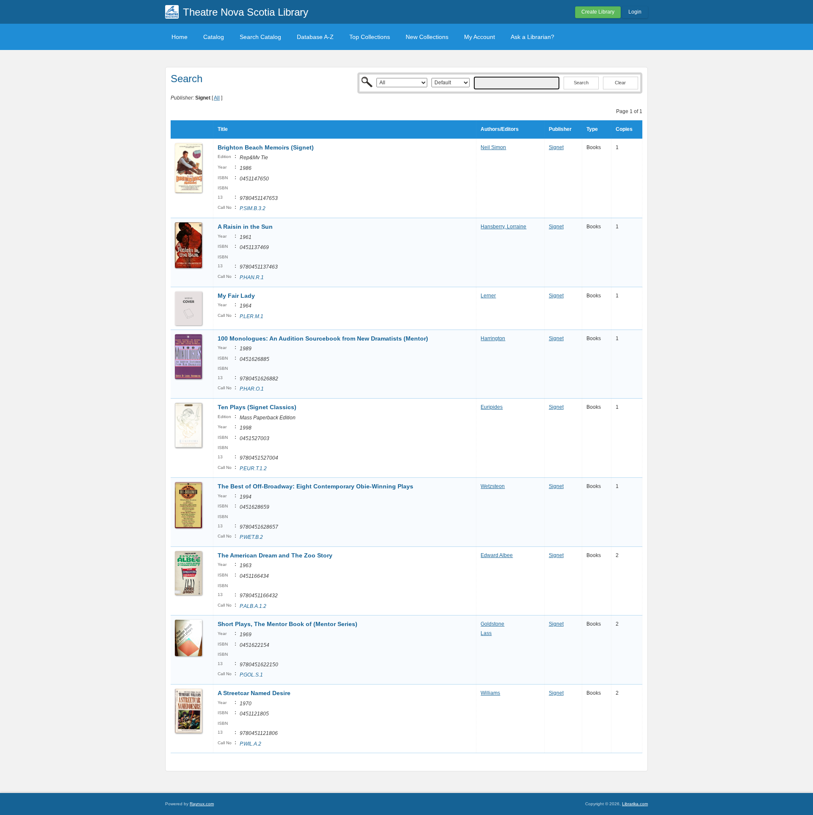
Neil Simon (493, 147)
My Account (479, 36)
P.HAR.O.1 (252, 389)
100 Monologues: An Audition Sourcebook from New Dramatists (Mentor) (323, 338)
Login (635, 12)
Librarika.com (635, 803)
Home (179, 36)
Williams (490, 693)
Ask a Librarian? (532, 36)
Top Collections (369, 36)
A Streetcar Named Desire (254, 693)
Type (592, 129)
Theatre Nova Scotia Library (245, 12)
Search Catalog (260, 36)
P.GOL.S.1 (251, 675)
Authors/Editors (500, 129)
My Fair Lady (236, 295)
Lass (486, 633)
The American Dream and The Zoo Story (275, 555)
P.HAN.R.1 (252, 277)
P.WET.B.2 (251, 537)
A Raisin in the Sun (245, 226)
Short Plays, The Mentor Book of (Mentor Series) (287, 624)
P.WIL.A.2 (250, 744)
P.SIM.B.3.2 (252, 208)
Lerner (488, 296)
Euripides (492, 407)
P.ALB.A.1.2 (253, 606)
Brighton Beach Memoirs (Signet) (266, 147)
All (217, 98)
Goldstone (492, 624)
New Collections (427, 36)
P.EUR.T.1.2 (253, 468)
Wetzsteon (493, 486)
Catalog (213, 36)
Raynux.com (202, 803)
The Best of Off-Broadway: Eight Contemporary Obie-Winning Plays (315, 486)
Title (223, 129)
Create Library (597, 12)
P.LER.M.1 (251, 316)
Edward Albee (497, 555)
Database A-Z (315, 36)
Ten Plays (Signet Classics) (257, 407)
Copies (624, 129)
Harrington (493, 338)
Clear (620, 82)
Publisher (560, 129)
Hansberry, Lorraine (503, 227)
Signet (556, 147)
